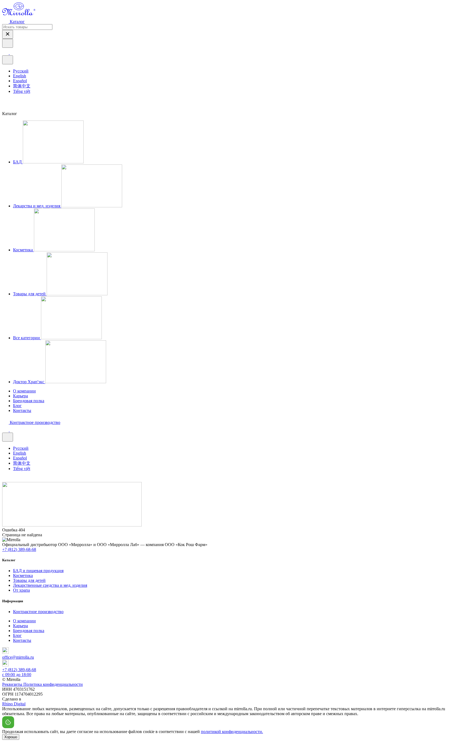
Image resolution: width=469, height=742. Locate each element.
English (19, 76)
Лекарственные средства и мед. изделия (50, 585)
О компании (24, 391)
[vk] (5, 102)
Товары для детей (29, 580)
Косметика (23, 575)
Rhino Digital (14, 704)
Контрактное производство (38, 611)
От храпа (21, 590)
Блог (17, 405)
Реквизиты (12, 684)
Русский (20, 71)
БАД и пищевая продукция (38, 570)
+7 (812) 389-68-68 (19, 549)
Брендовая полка (28, 400)
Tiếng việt (21, 91)
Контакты (22, 410)
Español (20, 80)
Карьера (20, 396)
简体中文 (21, 86)
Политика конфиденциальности (53, 684)
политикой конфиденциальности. (232, 731)
